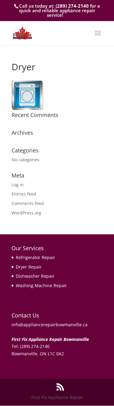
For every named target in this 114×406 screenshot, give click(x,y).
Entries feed (24, 194)
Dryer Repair (29, 267)
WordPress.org (26, 213)
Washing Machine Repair (41, 285)
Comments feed (28, 203)
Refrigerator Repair (35, 257)
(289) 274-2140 (35, 346)
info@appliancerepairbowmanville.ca (50, 324)
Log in (18, 185)
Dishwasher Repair (35, 276)
